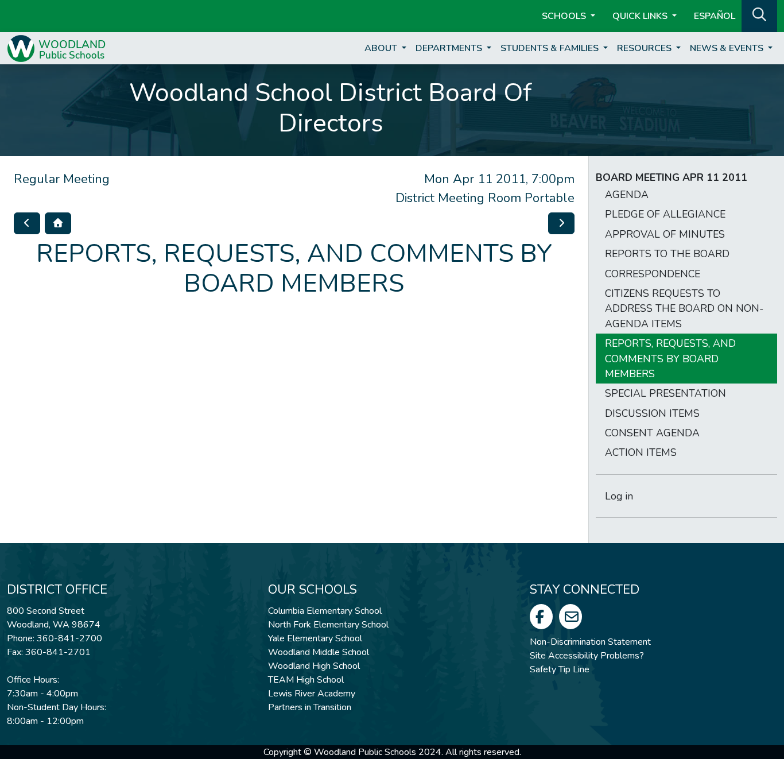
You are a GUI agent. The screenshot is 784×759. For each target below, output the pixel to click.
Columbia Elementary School (325, 611)
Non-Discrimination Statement (590, 642)
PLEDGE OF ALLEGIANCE (665, 214)
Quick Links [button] (641, 16)
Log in (619, 496)
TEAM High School (306, 679)
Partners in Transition (309, 707)
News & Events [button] (728, 48)
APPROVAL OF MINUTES (665, 234)
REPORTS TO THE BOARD (667, 254)
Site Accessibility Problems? (587, 655)
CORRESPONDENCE (652, 274)
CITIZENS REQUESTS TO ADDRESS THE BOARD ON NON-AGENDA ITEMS (684, 308)
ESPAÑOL (714, 16)
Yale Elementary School (315, 638)
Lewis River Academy (311, 693)
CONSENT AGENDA (652, 433)
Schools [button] (565, 16)
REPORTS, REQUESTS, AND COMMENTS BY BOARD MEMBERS (670, 358)
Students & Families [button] (550, 48)
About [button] (381, 48)
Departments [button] (450, 48)
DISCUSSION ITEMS (652, 413)
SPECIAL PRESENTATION (665, 393)
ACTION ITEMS (641, 452)
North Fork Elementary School (328, 624)
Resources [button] (645, 48)
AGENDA (627, 195)
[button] (759, 15)
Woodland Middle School (318, 652)
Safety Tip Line (559, 669)
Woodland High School (314, 666)
